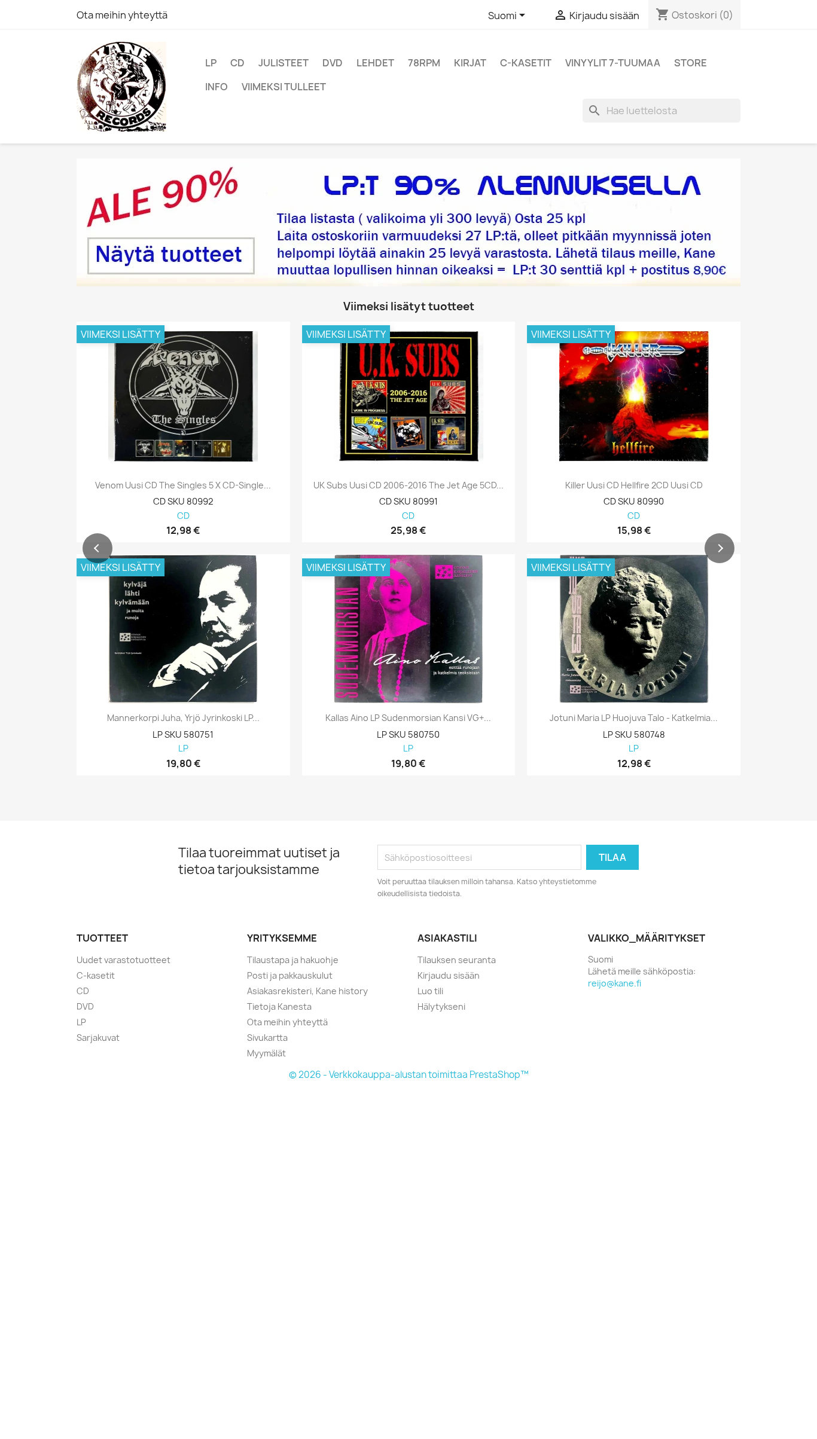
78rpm (424, 62)
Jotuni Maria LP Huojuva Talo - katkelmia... (634, 718)
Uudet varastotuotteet (123, 960)
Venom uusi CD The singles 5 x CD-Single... (183, 485)
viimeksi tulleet (284, 86)
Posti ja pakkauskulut (290, 975)
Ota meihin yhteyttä (122, 15)
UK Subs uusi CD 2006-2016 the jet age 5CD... (408, 485)
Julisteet (283, 62)
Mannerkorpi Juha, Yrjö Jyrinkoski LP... (183, 718)
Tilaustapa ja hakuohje (293, 960)
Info (216, 86)
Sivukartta (267, 1037)
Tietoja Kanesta (279, 1006)
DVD (332, 62)
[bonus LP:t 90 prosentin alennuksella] (408, 222)
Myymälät (266, 1053)
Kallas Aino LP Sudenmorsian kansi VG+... (408, 718)
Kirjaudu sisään (448, 975)
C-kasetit (525, 62)
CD (237, 62)
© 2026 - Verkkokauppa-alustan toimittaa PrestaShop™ (409, 1074)
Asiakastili (447, 938)
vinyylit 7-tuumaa (612, 62)
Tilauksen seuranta (456, 960)
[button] (97, 548)
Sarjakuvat (98, 1037)
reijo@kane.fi (614, 983)
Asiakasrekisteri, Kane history (307, 991)
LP (211, 62)
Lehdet (375, 62)
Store (690, 62)
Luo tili (430, 991)
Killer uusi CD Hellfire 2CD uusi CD (634, 485)
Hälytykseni (441, 1006)
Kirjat (470, 62)
